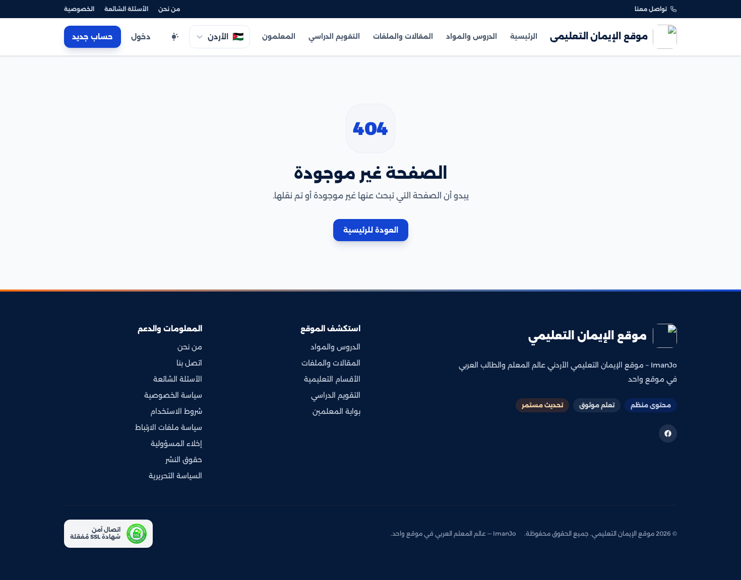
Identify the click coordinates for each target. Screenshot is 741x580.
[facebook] (668, 433)
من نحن (169, 9)
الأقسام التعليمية (332, 379)
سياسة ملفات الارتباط (168, 427)
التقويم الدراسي (334, 36)
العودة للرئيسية (370, 230)
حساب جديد (92, 36)
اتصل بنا (189, 363)
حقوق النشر (183, 459)
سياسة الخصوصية (173, 395)
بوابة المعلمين (336, 411)
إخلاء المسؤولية (176, 443)
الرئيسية (523, 36)
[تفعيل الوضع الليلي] (174, 37)
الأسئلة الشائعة (126, 9)
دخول (141, 36)
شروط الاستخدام (176, 411)
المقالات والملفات (403, 36)
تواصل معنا (651, 9)
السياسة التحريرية (175, 475)
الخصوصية (79, 9)
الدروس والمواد (471, 36)
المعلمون (278, 36)
